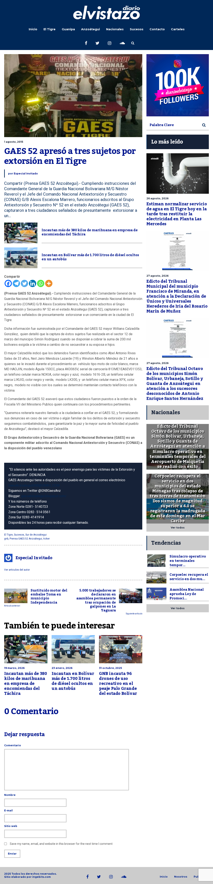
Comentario (12, 745)
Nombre (10, 794)
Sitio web (10, 826)
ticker (46, 538)
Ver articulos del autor (17, 569)
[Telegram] (16, 283)
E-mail (8, 810)
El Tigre (49, 29)
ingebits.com (41, 876)
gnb (6, 538)
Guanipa (68, 29)
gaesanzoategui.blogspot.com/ (44, 496)
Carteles (178, 29)
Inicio (33, 29)
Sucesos (136, 29)
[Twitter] (24, 283)
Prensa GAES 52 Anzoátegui (26, 538)
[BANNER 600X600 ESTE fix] (177, 85)
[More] (48, 283)
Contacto (157, 29)
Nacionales (115, 29)
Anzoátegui (90, 29)
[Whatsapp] (40, 283)
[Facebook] (8, 283)
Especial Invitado (26, 173)
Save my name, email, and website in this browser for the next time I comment (61, 843)
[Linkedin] (32, 283)
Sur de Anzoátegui (36, 534)
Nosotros (180, 877)
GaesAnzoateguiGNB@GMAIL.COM (33, 485)
